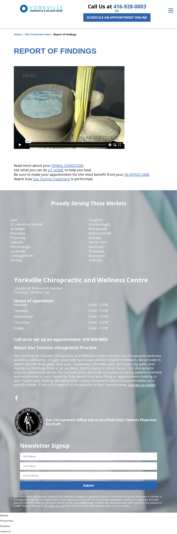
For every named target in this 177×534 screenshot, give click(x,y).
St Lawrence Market (26, 224)
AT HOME (56, 170)
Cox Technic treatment (51, 179)
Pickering (17, 237)
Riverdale (17, 233)
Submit (88, 485)
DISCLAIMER (80, 502)
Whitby (16, 260)
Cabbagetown (21, 255)
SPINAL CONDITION (67, 165)
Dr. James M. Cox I (54, 505)
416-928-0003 (129, 6)
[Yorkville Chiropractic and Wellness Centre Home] (41, 8)
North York (97, 242)
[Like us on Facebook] (16, 399)
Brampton (96, 255)
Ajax (13, 219)
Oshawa (95, 237)
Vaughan (95, 219)
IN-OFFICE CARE (136, 174)
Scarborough (99, 224)
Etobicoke (96, 251)
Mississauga (20, 246)
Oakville (16, 242)
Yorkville (95, 260)
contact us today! (142, 384)
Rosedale (17, 228)
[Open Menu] (171, 10)
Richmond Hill (99, 233)
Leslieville (18, 251)
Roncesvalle (97, 228)
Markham (96, 246)
